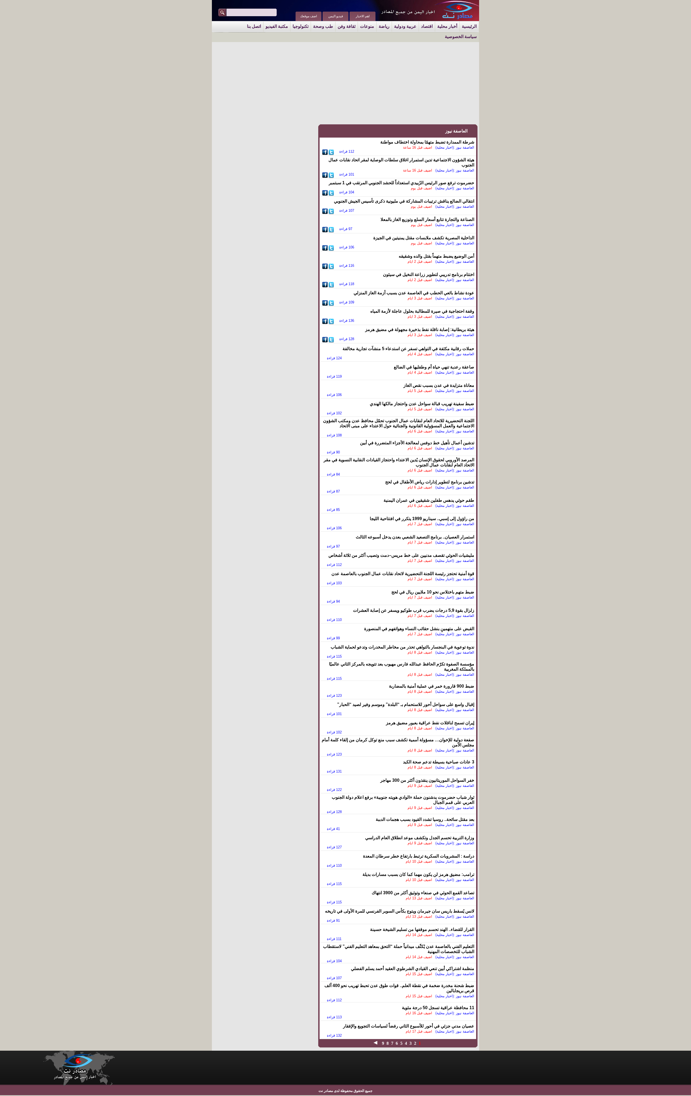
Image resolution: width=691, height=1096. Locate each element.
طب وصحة (323, 26)
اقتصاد (427, 26)
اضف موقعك (308, 16)
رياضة (384, 26)
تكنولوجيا (301, 26)
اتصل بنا (254, 26)
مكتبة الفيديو (277, 26)
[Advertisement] (370, 83)
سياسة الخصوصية (461, 36)
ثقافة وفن (346, 26)
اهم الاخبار (363, 16)
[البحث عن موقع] (222, 12)
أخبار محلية (447, 26)
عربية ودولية (405, 26)
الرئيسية (469, 26)
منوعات (367, 26)
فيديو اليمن (335, 16)
